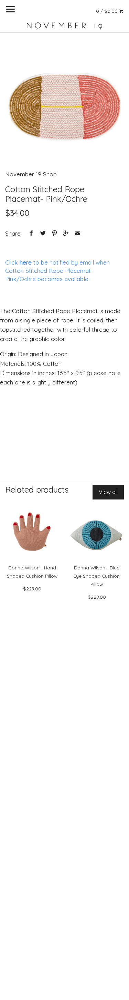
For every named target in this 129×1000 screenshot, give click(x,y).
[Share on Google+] (66, 233)
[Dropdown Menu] (10, 9)
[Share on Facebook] (31, 233)
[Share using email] (77, 233)
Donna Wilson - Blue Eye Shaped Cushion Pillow (97, 576)
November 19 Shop (31, 174)
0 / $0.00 (107, 11)
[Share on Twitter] (43, 233)
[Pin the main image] (54, 233)
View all (108, 491)
